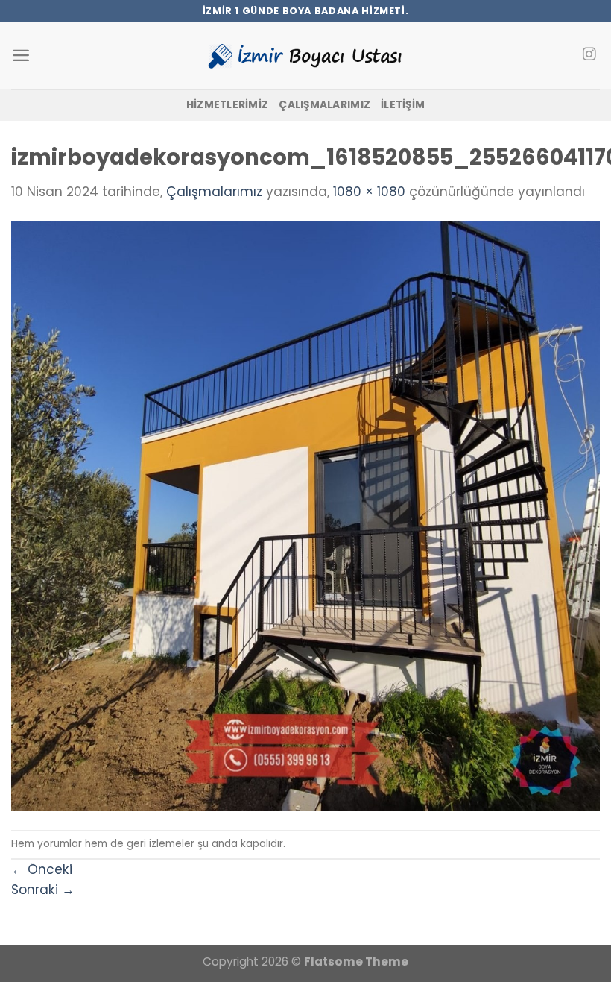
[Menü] (21, 56)
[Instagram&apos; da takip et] (589, 55)
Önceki (41, 869)
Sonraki (43, 889)
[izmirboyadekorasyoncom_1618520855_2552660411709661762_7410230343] (305, 515)
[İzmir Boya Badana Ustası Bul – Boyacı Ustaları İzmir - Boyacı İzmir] (305, 55)
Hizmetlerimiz (227, 105)
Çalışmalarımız (324, 105)
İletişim (403, 105)
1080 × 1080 (369, 192)
